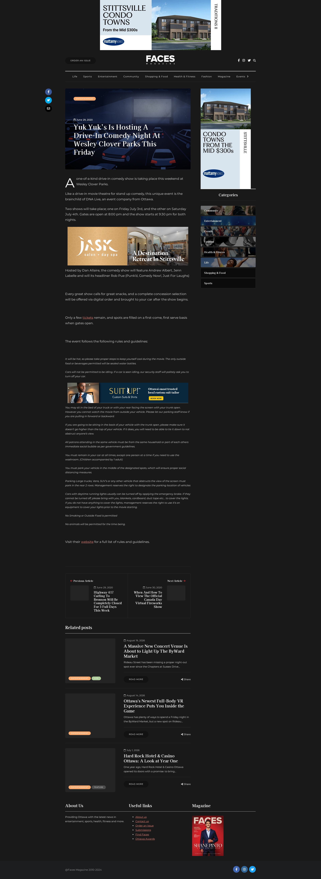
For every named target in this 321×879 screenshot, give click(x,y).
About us (141, 817)
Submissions (143, 830)
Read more (136, 679)
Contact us (142, 821)
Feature (98, 787)
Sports (87, 76)
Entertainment (107, 76)
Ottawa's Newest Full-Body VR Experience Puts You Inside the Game (154, 706)
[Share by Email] (48, 108)
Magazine (224, 76)
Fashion (206, 76)
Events (240, 76)
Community (131, 76)
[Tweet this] (48, 100)
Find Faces (142, 834)
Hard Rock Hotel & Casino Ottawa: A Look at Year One (151, 758)
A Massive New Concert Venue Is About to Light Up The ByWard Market (156, 651)
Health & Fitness (184, 76)
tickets (88, 318)
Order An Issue (80, 60)
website (87, 542)
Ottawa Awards (145, 838)
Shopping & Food (156, 76)
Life (74, 76)
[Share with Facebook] (48, 92)
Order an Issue (144, 825)
